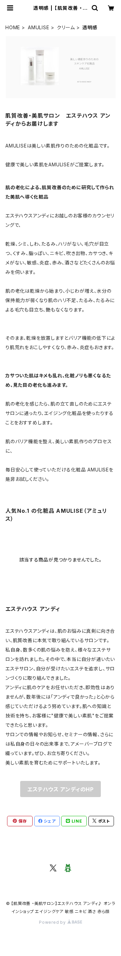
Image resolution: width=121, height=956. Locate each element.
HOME (12, 27)
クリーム (66, 27)
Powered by (53, 922)
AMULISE (38, 27)
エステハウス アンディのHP (60, 789)
